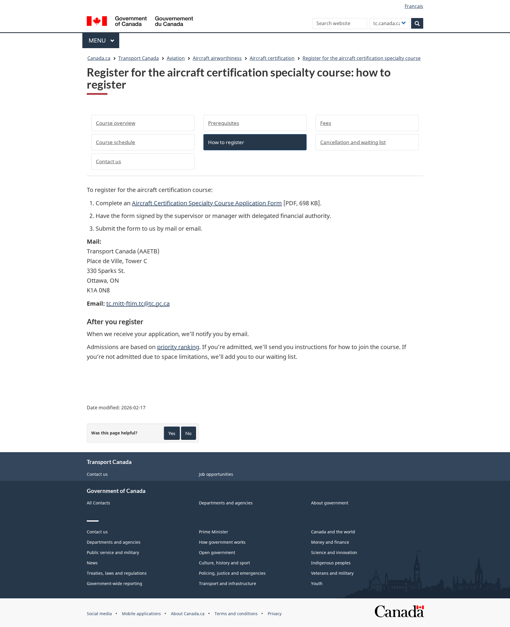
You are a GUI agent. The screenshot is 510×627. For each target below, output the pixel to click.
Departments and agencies (226, 503)
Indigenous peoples (331, 563)
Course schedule (115, 142)
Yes (171, 433)
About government (329, 503)
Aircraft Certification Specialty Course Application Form (207, 203)
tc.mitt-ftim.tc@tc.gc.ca (138, 303)
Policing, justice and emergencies (232, 573)
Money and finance (330, 542)
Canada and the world (333, 532)
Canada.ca (98, 58)
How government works (222, 542)
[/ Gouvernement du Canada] (140, 22)
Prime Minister (213, 532)
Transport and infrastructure (227, 583)
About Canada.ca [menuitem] (188, 613)
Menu (98, 40)
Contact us (108, 161)
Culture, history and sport (224, 563)
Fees (325, 123)
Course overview (115, 123)
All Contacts (98, 503)
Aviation (176, 58)
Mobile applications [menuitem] (141, 613)
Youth (317, 583)
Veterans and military (332, 573)
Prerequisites (223, 123)
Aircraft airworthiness (217, 58)
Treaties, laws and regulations (117, 573)
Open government (217, 552)
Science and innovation (334, 552)
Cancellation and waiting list (353, 142)
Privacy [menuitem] (275, 613)
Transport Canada (138, 58)
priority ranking (178, 347)
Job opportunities (216, 474)
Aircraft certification (272, 58)
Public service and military (113, 552)
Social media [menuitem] (99, 613)
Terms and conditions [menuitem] (236, 613)
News (92, 563)
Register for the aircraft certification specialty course (362, 58)
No (188, 433)
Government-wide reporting (114, 583)
